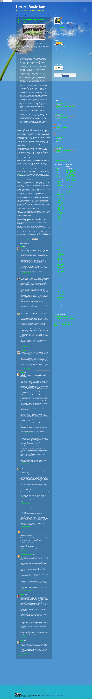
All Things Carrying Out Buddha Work (60, 195)
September (59, 185)
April (58, 302)
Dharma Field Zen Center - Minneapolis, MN (63, 322)
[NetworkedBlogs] (65, 74)
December (59, 179)
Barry (21, 311)
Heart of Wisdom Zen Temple (26, 554)
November (59, 181)
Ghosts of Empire (60, 262)
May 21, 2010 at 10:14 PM (25, 432)
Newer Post (19, 680)
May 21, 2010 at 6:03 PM (25, 368)
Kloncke (57, 158)
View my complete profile (59, 27)
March (58, 303)
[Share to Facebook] (36, 239)
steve (21, 530)
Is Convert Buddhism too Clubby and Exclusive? (60, 235)
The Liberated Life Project (61, 103)
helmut (21, 507)
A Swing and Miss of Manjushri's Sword (60, 268)
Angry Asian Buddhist (60, 130)
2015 (57, 168)
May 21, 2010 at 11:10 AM (25, 272)
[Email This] (32, 239)
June (58, 190)
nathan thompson (26, 695)
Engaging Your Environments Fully (60, 259)
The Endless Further (60, 114)
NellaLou (22, 372)
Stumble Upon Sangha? (59, 274)
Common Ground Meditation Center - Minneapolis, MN (64, 318)
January (58, 307)
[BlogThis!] (33, 239)
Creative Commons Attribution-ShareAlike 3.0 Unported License (50, 695)
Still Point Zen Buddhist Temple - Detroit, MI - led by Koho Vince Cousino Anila (71, 183)
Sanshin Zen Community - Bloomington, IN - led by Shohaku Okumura (71, 171)
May (58, 192)
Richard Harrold (23, 350)
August (58, 187)
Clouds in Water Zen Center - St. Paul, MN (62, 316)
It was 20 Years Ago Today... (60, 213)
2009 (57, 310)
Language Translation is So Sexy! (60, 277)
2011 (57, 176)
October (58, 183)
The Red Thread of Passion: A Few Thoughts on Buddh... (60, 209)
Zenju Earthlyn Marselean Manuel (63, 160)
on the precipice (59, 154)
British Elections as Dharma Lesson (60, 281)
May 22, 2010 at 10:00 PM (25, 590)
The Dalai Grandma (60, 124)
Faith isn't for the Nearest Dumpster (60, 285)
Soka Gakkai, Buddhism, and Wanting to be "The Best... (60, 243)
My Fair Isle (58, 133)
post (43, 43)
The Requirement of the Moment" (60, 292)
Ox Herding (58, 110)
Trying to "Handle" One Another (60, 295)
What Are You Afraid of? (59, 221)
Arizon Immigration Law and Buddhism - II (60, 298)
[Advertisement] (34, 669)
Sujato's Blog (58, 140)
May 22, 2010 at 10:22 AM (25, 526)
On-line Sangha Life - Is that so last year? (60, 288)
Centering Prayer (22, 174)
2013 (57, 172)
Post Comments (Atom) (26, 682)
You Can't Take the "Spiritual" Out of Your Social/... (60, 250)
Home (34, 680)
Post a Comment (22, 655)
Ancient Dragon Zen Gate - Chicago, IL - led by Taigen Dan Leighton (70, 192)
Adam (21, 246)
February (59, 305)
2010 (57, 178)
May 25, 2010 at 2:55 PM (25, 636)
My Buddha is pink (60, 147)
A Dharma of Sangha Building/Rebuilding (60, 227)
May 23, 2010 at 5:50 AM (25, 617)
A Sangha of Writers (59, 223)
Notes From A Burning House (62, 120)
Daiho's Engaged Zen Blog (61, 117)
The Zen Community (60, 143)
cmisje (49, 689)
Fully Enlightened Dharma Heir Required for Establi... (60, 217)
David (21, 436)
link (73, 35)
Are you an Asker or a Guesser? (60, 239)
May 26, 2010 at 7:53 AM (25, 653)
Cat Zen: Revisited (60, 271)
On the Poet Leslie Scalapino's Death (60, 199)
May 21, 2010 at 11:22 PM (25, 463)
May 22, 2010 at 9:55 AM (25, 503)
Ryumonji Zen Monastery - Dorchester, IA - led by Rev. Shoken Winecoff (71, 175)
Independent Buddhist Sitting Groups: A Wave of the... (60, 255)
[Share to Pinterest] (37, 239)
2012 (57, 174)
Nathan (21, 467)
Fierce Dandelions (31, 6)
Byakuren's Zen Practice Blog (62, 127)
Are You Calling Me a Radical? (60, 265)
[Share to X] (35, 239)
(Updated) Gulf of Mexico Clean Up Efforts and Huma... (60, 204)
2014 (57, 170)
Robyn (21, 276)
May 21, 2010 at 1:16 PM (25, 307)
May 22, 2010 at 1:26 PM (25, 550)
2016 (57, 166)
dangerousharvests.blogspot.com (28, 696)
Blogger (57, 689)
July (58, 189)
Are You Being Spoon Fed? (59, 231)
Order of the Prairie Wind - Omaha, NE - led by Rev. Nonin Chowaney (71, 179)
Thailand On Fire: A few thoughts (60, 247)
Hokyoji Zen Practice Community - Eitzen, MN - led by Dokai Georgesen (71, 188)
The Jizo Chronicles (60, 137)
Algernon (22, 594)
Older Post (49, 680)
